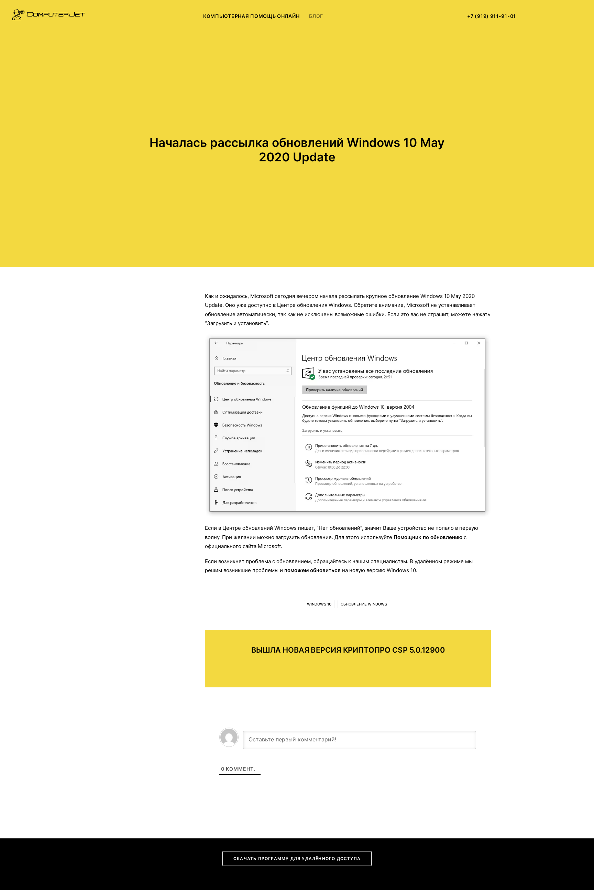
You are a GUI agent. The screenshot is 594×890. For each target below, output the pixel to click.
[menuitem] (251, 16)
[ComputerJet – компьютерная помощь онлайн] (48, 16)
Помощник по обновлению (428, 537)
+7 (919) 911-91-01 (491, 16)
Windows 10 (319, 604)
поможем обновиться (312, 570)
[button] (535, 16)
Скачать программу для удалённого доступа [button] (297, 858)
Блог (316, 16)
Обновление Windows (364, 604)
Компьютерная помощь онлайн (251, 16)
